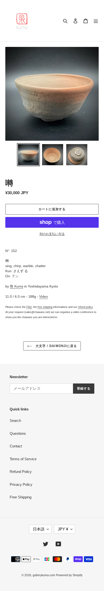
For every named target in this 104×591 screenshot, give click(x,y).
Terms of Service (23, 459)
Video (43, 296)
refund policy (85, 306)
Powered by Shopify (69, 575)
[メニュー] (96, 21)
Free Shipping (20, 497)
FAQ (29, 306)
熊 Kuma (16, 286)
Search (15, 420)
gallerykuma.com (44, 575)
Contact (16, 446)
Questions (18, 433)
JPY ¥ (63, 529)
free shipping (44, 306)
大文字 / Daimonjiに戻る (55, 346)
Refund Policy (21, 471)
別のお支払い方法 (52, 234)
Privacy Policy (21, 484)
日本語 (39, 529)
